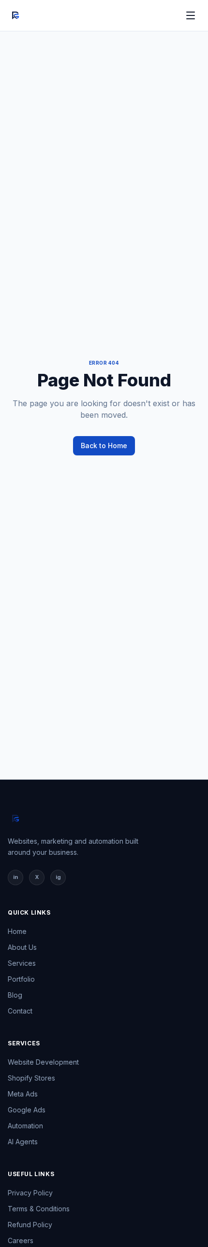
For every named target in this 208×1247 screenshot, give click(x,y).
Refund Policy (30, 1224)
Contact (20, 1011)
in (15, 877)
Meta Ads (23, 1094)
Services (22, 963)
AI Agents (23, 1141)
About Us (22, 947)
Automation (25, 1126)
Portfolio (21, 979)
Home (17, 931)
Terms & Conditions (39, 1209)
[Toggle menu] (190, 15)
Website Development (43, 1062)
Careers (20, 1240)
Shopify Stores (31, 1078)
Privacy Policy (30, 1193)
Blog (15, 995)
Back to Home (104, 445)
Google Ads (26, 1110)
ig (58, 877)
